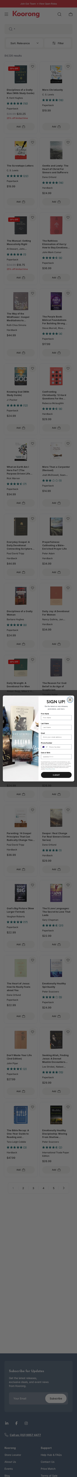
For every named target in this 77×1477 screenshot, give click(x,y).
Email (43, 733)
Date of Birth (45, 753)
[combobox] (44, 747)
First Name (45, 713)
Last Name (45, 723)
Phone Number (46, 743)
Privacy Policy (48, 769)
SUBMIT (56, 775)
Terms (53, 769)
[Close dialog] (70, 700)
